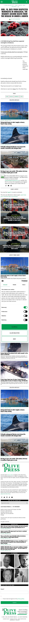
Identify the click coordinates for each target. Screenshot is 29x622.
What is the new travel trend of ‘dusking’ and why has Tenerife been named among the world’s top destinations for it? (14, 527)
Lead (24, 5)
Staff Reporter (16, 19)
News (14, 89)
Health (20, 5)
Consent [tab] (5, 284)
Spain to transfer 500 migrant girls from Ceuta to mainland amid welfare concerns (14, 532)
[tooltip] (6, 186)
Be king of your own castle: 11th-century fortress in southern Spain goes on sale (14, 171)
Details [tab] (14, 284)
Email (3, 589)
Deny (14, 339)
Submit (14, 602)
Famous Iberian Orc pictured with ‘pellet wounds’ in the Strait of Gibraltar (14, 353)
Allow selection (14, 332)
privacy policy (20, 598)
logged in (9, 192)
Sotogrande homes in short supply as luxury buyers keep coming (12, 122)
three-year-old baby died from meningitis (12, 52)
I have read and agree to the (13, 598)
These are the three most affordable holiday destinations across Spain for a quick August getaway (13, 536)
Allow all (14, 326)
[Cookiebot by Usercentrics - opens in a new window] (21, 281)
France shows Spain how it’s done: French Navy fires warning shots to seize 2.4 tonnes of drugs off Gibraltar (14, 380)
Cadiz (16, 5)
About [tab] (23, 284)
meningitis (17, 96)
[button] (27, 503)
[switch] (25, 311)
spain (22, 96)
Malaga (11, 96)
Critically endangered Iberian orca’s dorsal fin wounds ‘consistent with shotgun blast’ (13, 147)
